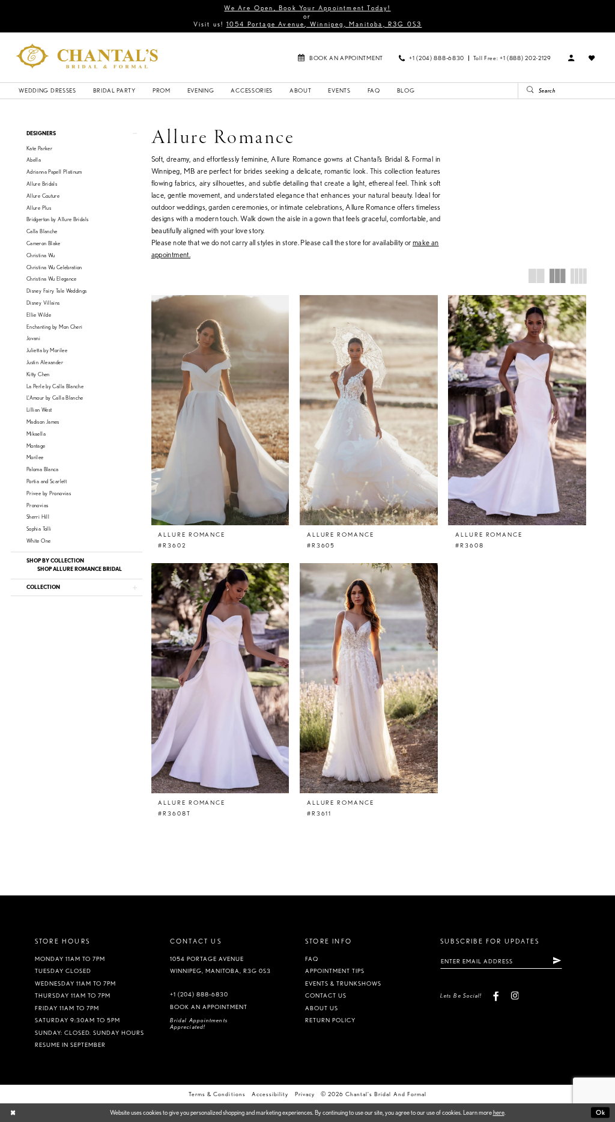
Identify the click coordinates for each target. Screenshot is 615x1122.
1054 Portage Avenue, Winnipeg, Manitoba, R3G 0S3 (324, 24)
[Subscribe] (556, 961)
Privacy (305, 1094)
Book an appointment (208, 1007)
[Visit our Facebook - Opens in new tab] (496, 995)
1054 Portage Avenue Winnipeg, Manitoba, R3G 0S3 (220, 965)
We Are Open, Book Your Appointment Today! (307, 8)
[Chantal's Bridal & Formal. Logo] (87, 56)
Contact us (326, 995)
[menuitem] (340, 57)
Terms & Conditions (217, 1094)
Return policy (330, 1020)
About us (321, 1008)
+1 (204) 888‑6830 (199, 994)
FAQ (311, 959)
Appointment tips (335, 971)
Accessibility (270, 1094)
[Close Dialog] (12, 1113)
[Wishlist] (592, 58)
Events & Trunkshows (343, 983)
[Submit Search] (526, 91)
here (498, 1112)
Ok (600, 1112)
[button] (572, 58)
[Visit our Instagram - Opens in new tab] (514, 995)
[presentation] (220, 410)
